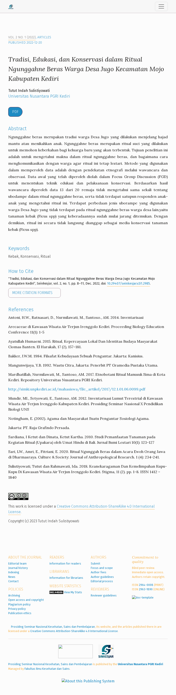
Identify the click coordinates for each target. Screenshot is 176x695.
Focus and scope (102, 568)
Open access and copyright (26, 600)
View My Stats (73, 592)
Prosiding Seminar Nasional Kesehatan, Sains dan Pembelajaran (53, 626)
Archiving (14, 595)
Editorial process (102, 581)
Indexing (13, 572)
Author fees (98, 572)
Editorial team (17, 563)
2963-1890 (146, 589)
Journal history (18, 568)
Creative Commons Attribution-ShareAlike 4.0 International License (74, 631)
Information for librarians (66, 577)
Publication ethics (19, 613)
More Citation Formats (32, 293)
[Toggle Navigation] (161, 6)
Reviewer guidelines (104, 595)
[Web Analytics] (56, 592)
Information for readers (65, 563)
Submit (95, 563)
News (11, 577)
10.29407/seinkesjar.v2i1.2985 (128, 283)
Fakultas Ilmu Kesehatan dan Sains (47, 668)
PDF (15, 112)
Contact (13, 581)
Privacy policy (17, 608)
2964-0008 (146, 585)
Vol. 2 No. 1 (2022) (22, 37)
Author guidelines (102, 577)
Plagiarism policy (19, 604)
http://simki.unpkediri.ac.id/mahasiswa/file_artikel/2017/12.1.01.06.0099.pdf (76, 389)
